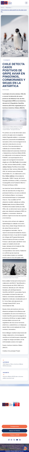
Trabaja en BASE (14, 435)
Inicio (2, 7)
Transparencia (14, 426)
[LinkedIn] (20, 440)
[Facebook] (8, 440)
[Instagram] (11, 440)
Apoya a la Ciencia (14, 430)
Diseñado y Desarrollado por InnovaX (14, 451)
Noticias (8, 7)
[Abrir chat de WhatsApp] (25, 448)
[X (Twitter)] (14, 440)
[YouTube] (17, 440)
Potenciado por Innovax (14, 448)
